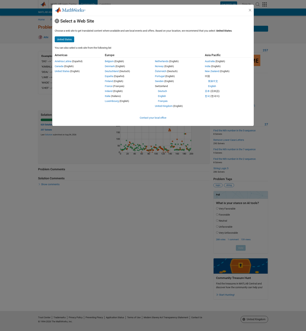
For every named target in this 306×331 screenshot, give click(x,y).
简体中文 (213, 81)
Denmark (110, 66)
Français (163, 101)
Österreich (160, 71)
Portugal (160, 76)
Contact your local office (153, 117)
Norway (159, 66)
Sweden (159, 81)
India (207, 66)
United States (62, 71)
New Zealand (212, 71)
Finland (109, 81)
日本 (207, 91)
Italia (107, 96)
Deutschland (112, 71)
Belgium (109, 61)
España (109, 76)
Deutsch (162, 91)
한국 (207, 96)
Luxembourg (112, 101)
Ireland (108, 91)
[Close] (250, 10)
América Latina (63, 61)
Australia (210, 61)
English (162, 96)
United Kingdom (163, 106)
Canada (59, 66)
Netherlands (161, 61)
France (108, 86)
